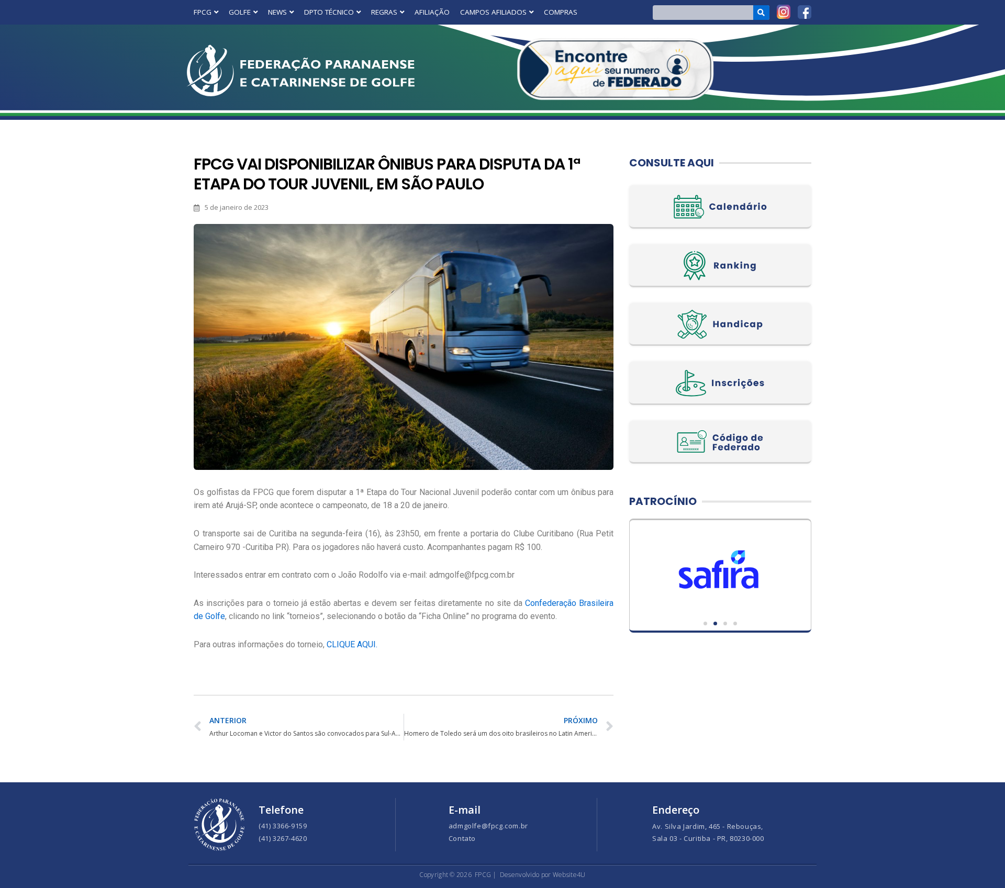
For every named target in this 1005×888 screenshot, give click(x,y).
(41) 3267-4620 (283, 838)
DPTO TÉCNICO (329, 12)
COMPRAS (560, 12)
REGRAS (384, 12)
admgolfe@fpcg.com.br (488, 825)
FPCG (202, 12)
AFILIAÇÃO (432, 12)
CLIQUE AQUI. (352, 644)
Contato (462, 838)
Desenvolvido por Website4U (543, 874)
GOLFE (240, 12)
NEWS (277, 12)
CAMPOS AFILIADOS (493, 12)
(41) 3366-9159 (283, 825)
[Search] (761, 12)
